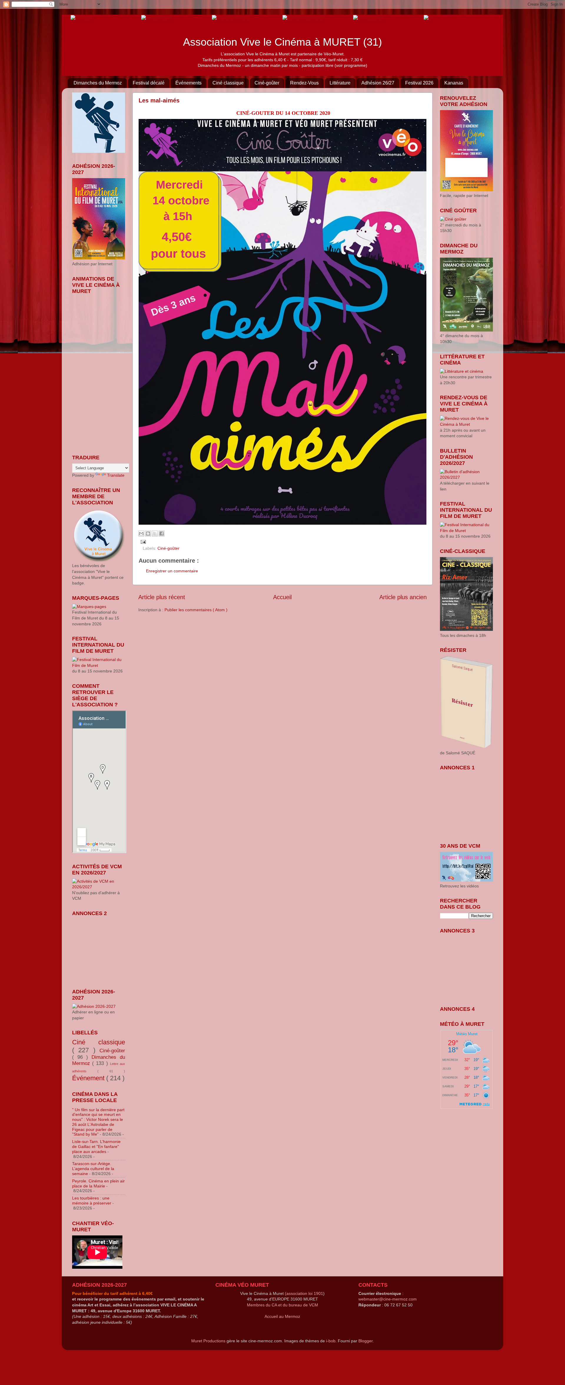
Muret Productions (208, 1340)
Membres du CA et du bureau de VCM (282, 1305)
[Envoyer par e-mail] (141, 533)
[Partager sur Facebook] (161, 533)
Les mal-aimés (159, 100)
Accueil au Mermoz (282, 1316)
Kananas (453, 82)
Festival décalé (148, 82)
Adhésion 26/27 (377, 82)
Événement (89, 1078)
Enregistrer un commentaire (172, 571)
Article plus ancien (403, 597)
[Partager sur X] (155, 533)
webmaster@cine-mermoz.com (387, 1299)
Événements (188, 82)
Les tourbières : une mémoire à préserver (91, 1200)
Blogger (365, 1340)
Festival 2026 (419, 82)
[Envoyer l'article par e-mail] (142, 541)
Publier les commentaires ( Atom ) (195, 609)
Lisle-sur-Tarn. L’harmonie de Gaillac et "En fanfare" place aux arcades (96, 1146)
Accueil (282, 597)
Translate (115, 475)
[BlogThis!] (148, 533)
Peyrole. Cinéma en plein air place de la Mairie (98, 1183)
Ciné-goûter (267, 82)
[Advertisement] (101, 948)
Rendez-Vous (304, 82)
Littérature (340, 82)
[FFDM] (80, 17)
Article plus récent (161, 597)
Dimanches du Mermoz (98, 82)
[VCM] (156, 17)
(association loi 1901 (304, 1293)
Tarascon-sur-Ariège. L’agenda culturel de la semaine (93, 1168)
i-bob (330, 1340)
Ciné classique (228, 82)
